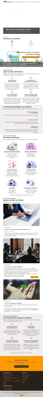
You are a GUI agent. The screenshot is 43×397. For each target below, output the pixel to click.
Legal (23, 382)
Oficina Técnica (25, 378)
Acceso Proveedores (7, 389)
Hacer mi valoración (34, 277)
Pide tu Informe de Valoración (21, 366)
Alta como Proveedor (7, 387)
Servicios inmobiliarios (26, 374)
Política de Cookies (7, 376)
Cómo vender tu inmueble (15, 352)
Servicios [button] (24, 1)
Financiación (24, 379)
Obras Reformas (25, 376)
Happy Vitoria (10, 2)
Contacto (37, 1)
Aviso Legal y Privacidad (8, 374)
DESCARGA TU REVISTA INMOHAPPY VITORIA (31, 57)
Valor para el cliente (31, 1)
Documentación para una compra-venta (26, 352)
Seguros (23, 381)
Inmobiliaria (18, 1)
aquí (28, 393)
